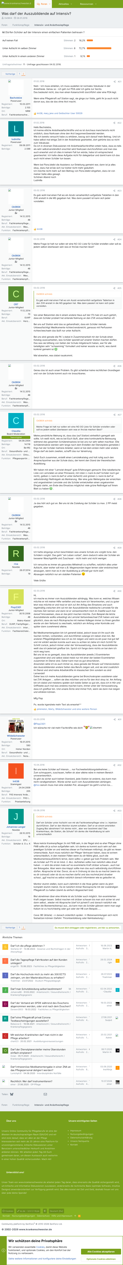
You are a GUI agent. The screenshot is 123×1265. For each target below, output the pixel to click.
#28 (119, 499)
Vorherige (10, 74)
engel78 (15, 966)
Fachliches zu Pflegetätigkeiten (49, 966)
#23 (119, 190)
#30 (119, 591)
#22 (119, 123)
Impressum (75, 1130)
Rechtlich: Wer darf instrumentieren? (31, 1081)
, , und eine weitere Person (67, 709)
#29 (119, 547)
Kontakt (74, 1144)
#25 (119, 288)
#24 (119, 239)
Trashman (15, 980)
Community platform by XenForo (32, 1224)
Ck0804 (8, 18)
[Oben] (75, 1215)
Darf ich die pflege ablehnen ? (28, 945)
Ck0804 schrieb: (44, 294)
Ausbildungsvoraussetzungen (48, 1041)
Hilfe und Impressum (62, 1216)
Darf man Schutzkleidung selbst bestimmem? (36, 988)
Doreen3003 (17, 1009)
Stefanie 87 (16, 949)
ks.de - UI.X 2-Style (29, 1211)
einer (109, 1005)
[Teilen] (114, 81)
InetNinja (107, 1069)
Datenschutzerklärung (81, 1137)
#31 (119, 719)
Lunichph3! (16, 1073)
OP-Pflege (36, 1084)
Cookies (9, 1211)
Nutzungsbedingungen (81, 1134)
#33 (119, 810)
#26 (119, 366)
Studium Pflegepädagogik (48, 980)
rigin (110, 962)
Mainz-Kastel (23, 620)
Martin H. (107, 948)
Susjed (108, 1020)
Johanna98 (16, 992)
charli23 (14, 1041)
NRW (27, 111)
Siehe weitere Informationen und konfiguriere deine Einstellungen (42, 1258)
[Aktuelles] (112, 4)
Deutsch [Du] (56, 1211)
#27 (119, 414)
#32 (119, 765)
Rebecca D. (16, 1024)
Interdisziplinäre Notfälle (49, 1073)
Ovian (13, 1056)
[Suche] (118, 4)
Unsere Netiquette (79, 1141)
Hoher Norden (23, 749)
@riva (37, 785)
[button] (50, 4)
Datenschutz (43, 1216)
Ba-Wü (27, 447)
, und (59, 113)
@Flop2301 (39, 723)
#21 (119, 81)
